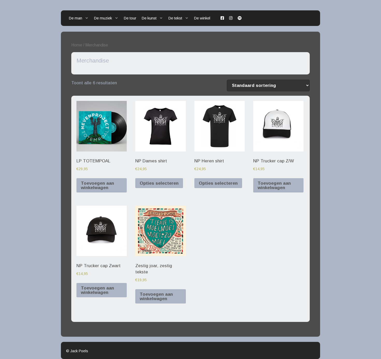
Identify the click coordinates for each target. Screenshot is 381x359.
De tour (130, 18)
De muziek (103, 18)
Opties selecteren (159, 183)
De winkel (202, 18)
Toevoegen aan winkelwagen (97, 185)
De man (75, 18)
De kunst (149, 18)
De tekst (175, 18)
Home (76, 45)
